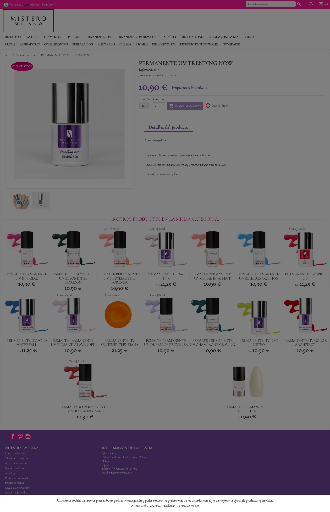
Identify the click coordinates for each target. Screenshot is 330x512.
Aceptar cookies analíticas (146, 506)
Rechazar (169, 506)
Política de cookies (188, 506)
